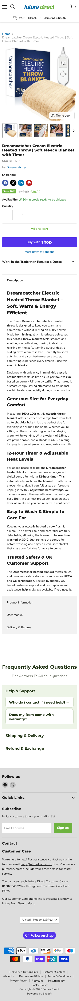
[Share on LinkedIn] (21, 183)
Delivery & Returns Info (23, 972)
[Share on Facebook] (5, 183)
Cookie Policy (39, 985)
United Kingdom (37, 920)
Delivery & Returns (19, 627)
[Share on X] (13, 183)
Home (6, 34)
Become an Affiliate (31, 976)
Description (15, 280)
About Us (9, 976)
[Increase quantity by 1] (39, 215)
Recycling (38, 981)
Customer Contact (54, 972)
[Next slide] (73, 130)
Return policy (56, 981)
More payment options (39, 252)
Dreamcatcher (16, 167)
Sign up (63, 828)
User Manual (15, 615)
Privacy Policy (18, 981)
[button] (10, 130)
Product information (20, 603)
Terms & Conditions (59, 976)
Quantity (7, 206)
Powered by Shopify (39, 994)
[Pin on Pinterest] (29, 183)
